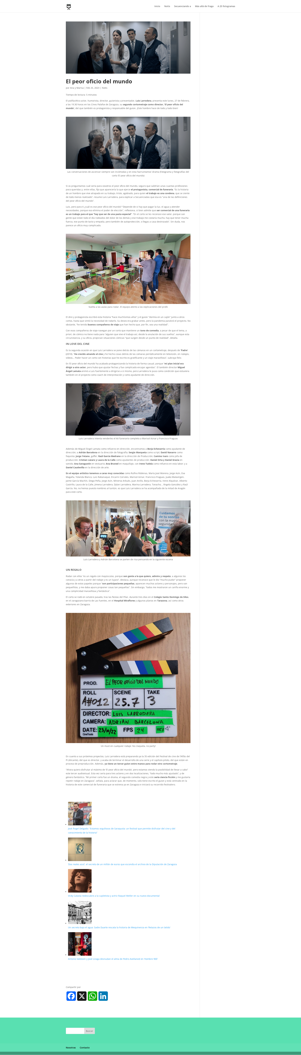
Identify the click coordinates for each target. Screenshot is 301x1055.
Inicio (157, 6)
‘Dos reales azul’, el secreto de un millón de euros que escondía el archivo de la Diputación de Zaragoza (122, 864)
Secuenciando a (182, 6)
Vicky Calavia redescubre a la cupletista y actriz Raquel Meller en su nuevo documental (114, 895)
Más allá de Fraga (204, 6)
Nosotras (71, 1047)
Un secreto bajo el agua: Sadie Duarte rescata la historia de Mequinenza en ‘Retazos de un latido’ (119, 927)
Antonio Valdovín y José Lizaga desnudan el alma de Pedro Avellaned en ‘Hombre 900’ (113, 958)
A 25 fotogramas (226, 6)
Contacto (85, 1047)
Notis (167, 6)
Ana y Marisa (77, 87)
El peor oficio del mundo (99, 81)
